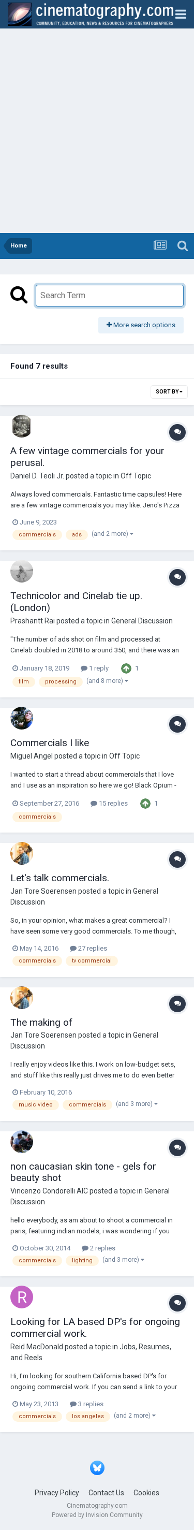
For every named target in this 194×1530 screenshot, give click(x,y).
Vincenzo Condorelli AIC (49, 1191)
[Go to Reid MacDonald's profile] (21, 1297)
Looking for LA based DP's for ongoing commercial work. (95, 1327)
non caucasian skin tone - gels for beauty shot (83, 1172)
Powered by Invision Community (97, 1515)
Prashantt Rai (32, 621)
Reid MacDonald (36, 1347)
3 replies (90, 1404)
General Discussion (142, 621)
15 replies (112, 803)
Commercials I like (49, 743)
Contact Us (106, 1493)
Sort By (168, 392)
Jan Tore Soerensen (43, 891)
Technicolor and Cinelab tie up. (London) (76, 602)
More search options (143, 325)
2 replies (101, 1248)
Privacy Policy (57, 1493)
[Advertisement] (97, 131)
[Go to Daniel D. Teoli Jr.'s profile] (21, 426)
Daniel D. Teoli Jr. (37, 476)
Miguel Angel (31, 756)
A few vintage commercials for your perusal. (87, 457)
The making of (41, 1022)
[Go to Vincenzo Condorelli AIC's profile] (21, 1141)
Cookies (146, 1493)
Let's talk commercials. (59, 878)
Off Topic (136, 476)
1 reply (98, 668)
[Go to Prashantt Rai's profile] (21, 571)
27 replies (92, 948)
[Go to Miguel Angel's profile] (21, 718)
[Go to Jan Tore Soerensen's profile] (21, 853)
